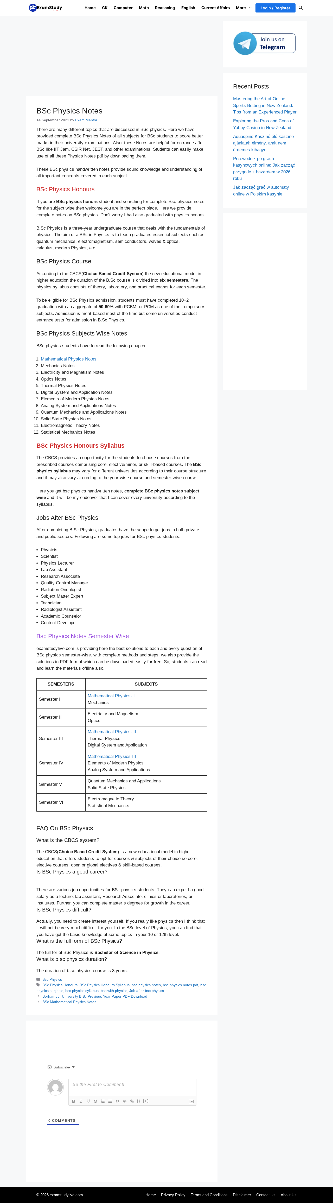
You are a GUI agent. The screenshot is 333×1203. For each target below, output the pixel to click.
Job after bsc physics (146, 991)
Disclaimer (242, 1195)
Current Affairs (215, 7)
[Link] (132, 1101)
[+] (146, 1101)
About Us (289, 1195)
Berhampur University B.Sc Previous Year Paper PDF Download (94, 996)
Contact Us (266, 1195)
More (241, 7)
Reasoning (165, 7)
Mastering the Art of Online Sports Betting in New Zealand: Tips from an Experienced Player (265, 105)
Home (90, 7)
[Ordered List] (102, 1101)
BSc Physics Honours (60, 985)
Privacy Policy (173, 1195)
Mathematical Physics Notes (69, 359)
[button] (301, 7)
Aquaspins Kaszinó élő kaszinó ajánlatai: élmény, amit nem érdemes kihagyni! (263, 143)
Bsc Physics (52, 979)
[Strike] (95, 1101)
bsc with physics (114, 991)
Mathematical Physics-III (112, 756)
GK (104, 7)
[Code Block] (124, 1101)
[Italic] (81, 1101)
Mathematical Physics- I (111, 695)
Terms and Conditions (209, 1195)
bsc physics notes (146, 985)
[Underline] (88, 1101)
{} (138, 1101)
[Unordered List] (110, 1101)
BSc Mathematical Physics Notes (69, 1002)
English (188, 7)
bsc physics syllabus (82, 991)
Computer (123, 7)
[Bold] (73, 1101)
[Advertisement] (121, 57)
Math (144, 7)
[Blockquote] (117, 1101)
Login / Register (275, 7)
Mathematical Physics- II (112, 731)
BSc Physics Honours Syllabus (105, 985)
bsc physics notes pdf (180, 985)
